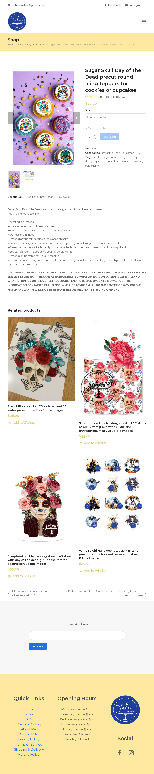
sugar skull (99, 161)
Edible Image (101, 157)
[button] (144, 21)
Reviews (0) (64, 196)
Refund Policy (29, 754)
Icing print (125, 157)
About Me (28, 729)
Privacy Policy (28, 739)
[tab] (15, 197)
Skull (138, 152)
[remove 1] (95, 138)
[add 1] (95, 135)
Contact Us (28, 734)
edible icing (92, 165)
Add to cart (109, 136)
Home (29, 709)
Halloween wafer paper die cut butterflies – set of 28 (28, 593)
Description (15, 196)
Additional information (40, 196)
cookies (124, 161)
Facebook (114, 5)
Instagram (136, 5)
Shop (29, 714)
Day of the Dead (110, 152)
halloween (136, 161)
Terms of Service (29, 744)
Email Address (77, 624)
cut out (114, 157)
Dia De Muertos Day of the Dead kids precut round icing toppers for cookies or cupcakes (103, 593)
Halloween (127, 152)
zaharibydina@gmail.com (28, 5)
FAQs (29, 719)
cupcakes (112, 161)
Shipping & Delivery (29, 749)
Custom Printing (29, 724)
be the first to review (112, 96)
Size (88, 110)
